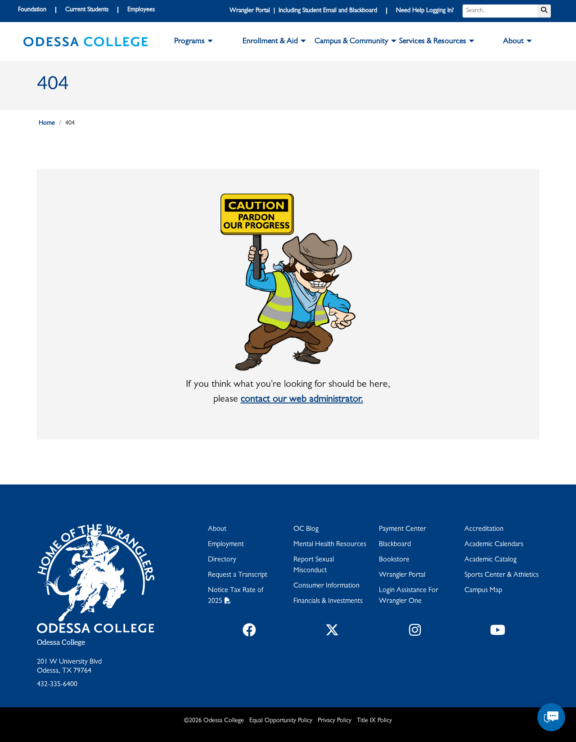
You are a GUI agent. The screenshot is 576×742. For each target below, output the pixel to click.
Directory (222, 560)
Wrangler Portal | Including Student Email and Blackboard (303, 11)
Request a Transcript (237, 575)
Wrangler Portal (402, 575)
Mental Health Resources (329, 544)
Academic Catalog (490, 560)
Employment (226, 544)
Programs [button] (189, 42)
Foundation (32, 10)
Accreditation (484, 529)
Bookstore (394, 560)
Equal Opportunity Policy (280, 721)
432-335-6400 (57, 684)
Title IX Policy (374, 721)
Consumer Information (326, 586)
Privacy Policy (334, 721)
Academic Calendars (493, 544)
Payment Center (402, 529)
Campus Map (483, 590)
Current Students (86, 10)
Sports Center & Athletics (501, 575)
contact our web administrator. (302, 400)
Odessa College (61, 642)
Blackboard (395, 544)
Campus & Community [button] (351, 42)
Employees (141, 10)
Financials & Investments (328, 601)
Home (47, 123)
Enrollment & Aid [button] (270, 42)
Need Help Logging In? (425, 11)
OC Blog (306, 529)
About (217, 529)
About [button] (513, 42)
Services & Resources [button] (432, 42)
